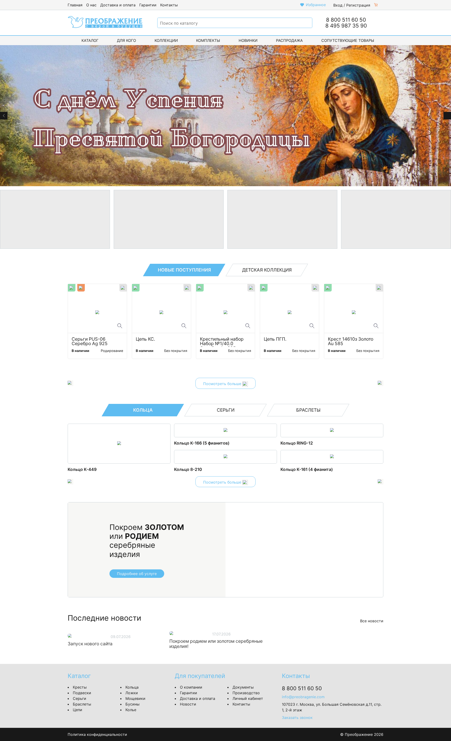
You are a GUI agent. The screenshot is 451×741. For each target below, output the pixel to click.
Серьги (79, 698)
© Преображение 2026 (361, 734)
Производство (246, 692)
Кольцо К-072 (294, 443)
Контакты (169, 5)
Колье (130, 709)
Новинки (248, 40)
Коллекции (166, 40)
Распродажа (289, 40)
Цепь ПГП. (275, 339)
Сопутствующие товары (347, 40)
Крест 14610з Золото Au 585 (351, 341)
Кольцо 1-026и (189, 469)
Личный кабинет (248, 698)
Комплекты (208, 40)
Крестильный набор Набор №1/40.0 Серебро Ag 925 (222, 342)
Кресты (80, 687)
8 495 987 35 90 (346, 25)
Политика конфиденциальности (97, 734)
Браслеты (82, 704)
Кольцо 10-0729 (297, 469)
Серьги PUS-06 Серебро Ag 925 (90, 341)
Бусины (132, 704)
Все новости (371, 621)
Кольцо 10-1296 (84, 469)
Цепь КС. (145, 339)
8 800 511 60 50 (346, 19)
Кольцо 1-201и (189, 443)
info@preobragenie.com (303, 696)
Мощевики (135, 698)
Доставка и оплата (118, 5)
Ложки (131, 692)
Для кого (126, 40)
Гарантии (147, 5)
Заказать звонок (297, 717)
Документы (243, 687)
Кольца (132, 687)
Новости (188, 704)
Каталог (90, 40)
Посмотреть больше (222, 384)
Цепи (77, 709)
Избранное (316, 4)
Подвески (82, 692)
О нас (91, 5)
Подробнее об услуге (137, 573)
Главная (75, 5)
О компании (191, 687)
